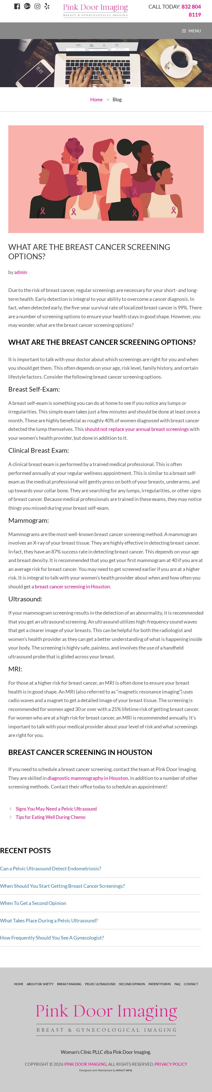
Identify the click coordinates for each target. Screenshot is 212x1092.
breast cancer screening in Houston (72, 586)
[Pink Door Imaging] (95, 11)
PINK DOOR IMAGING (85, 1064)
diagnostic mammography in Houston (87, 778)
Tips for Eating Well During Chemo (50, 817)
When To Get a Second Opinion (33, 903)
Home (96, 99)
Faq (177, 984)
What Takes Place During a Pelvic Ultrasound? (49, 920)
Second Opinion (132, 984)
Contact (191, 984)
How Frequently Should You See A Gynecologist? (52, 938)
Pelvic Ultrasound (100, 984)
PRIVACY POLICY (171, 1064)
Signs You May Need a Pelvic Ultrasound (56, 809)
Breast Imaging (69, 984)
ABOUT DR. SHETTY (40, 984)
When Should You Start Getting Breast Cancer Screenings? (62, 886)
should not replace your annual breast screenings (137, 429)
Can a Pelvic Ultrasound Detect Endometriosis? (50, 868)
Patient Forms (160, 984)
